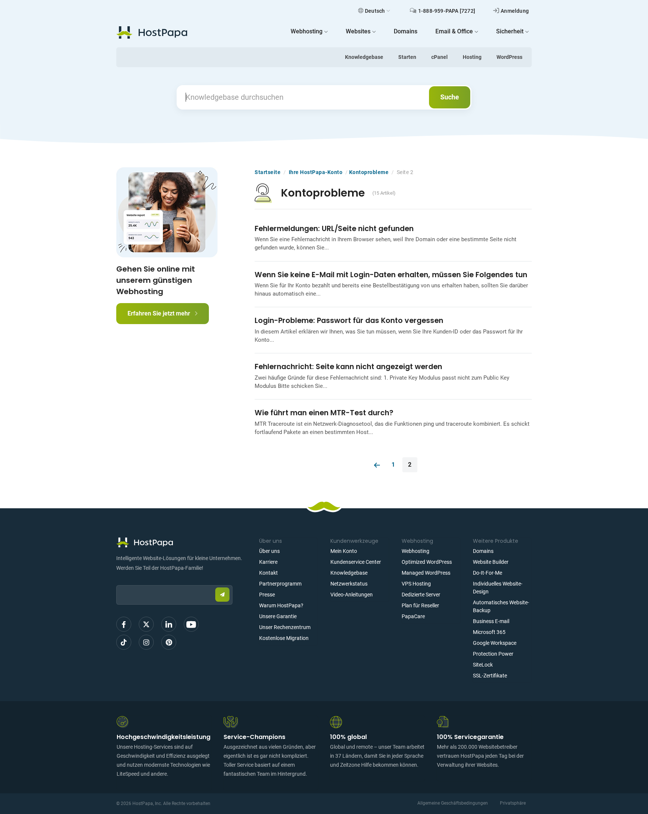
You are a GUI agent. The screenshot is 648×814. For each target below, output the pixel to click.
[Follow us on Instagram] (146, 642)
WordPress (509, 57)
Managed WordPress (426, 573)
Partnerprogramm (280, 584)
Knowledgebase (364, 57)
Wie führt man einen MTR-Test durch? (324, 413)
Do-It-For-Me (487, 573)
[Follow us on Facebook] (123, 624)
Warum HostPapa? (281, 605)
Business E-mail (491, 621)
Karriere (268, 562)
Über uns (269, 551)
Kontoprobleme (369, 172)
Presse (267, 595)
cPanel (439, 57)
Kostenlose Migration (284, 638)
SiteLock (483, 665)
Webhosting (415, 551)
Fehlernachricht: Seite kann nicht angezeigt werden (348, 367)
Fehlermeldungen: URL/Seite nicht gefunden (334, 229)
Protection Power (493, 654)
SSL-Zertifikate (490, 676)
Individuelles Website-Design (497, 588)
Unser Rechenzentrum (284, 627)
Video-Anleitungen (351, 595)
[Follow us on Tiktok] (123, 642)
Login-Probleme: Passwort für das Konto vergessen (349, 320)
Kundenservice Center (355, 562)
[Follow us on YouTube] (191, 624)
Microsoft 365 (489, 632)
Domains (483, 551)
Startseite (267, 172)
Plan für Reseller (420, 605)
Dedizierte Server (421, 595)
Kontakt (268, 573)
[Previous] (376, 464)
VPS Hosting (416, 584)
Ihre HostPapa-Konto (316, 172)
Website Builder (490, 562)
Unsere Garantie (278, 616)
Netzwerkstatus (349, 584)
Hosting (472, 57)
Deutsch (375, 11)
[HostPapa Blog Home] (151, 32)
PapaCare (413, 616)
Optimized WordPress (427, 562)
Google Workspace (494, 643)
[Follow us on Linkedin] (168, 624)
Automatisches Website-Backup (501, 606)
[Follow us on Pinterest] (168, 642)
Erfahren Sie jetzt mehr (160, 313)
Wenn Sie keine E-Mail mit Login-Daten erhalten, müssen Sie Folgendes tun (391, 275)
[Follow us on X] (146, 624)
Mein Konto (343, 551)
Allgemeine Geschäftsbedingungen (452, 803)
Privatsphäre (513, 803)
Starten (407, 57)
